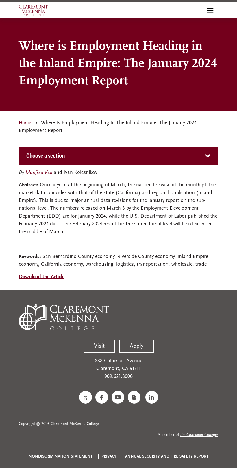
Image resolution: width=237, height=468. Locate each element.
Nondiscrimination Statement (61, 456)
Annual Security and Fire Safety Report (167, 456)
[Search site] (197, 10)
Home (25, 123)
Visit (99, 346)
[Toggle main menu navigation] (210, 10)
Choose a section (45, 156)
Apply (136, 346)
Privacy (108, 456)
